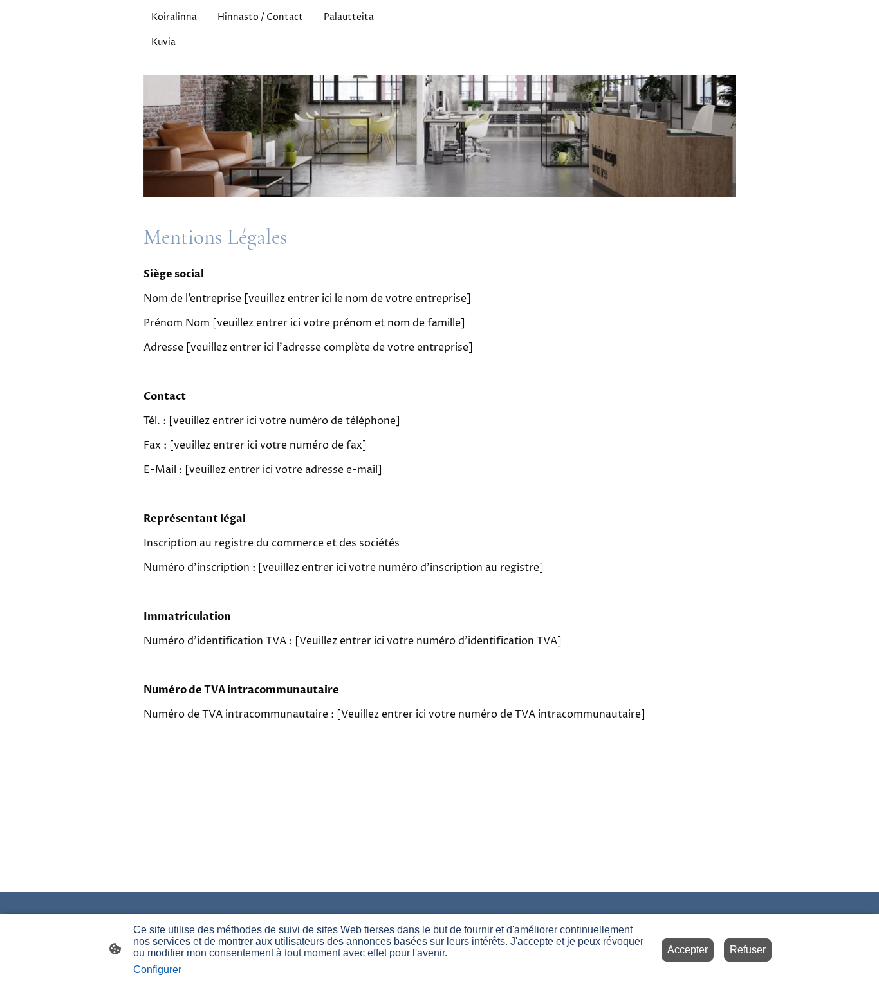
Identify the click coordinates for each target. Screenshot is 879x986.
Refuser (748, 949)
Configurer (157, 969)
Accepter (687, 949)
